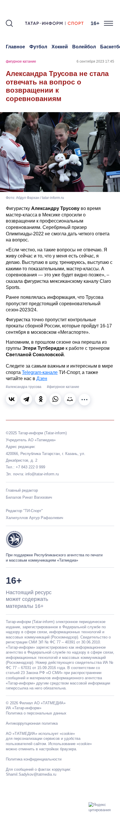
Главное (15, 46)
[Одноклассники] (41, 399)
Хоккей (60, 46)
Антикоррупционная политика (32, 723)
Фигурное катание (21, 61)
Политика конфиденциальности (33, 759)
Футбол (38, 46)
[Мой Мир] (70, 399)
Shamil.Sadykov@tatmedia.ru (31, 774)
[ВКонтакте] (11, 399)
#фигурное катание (63, 387)
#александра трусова (24, 387)
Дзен (41, 378)
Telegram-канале (40, 372)
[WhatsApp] (55, 399)
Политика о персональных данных (36, 713)
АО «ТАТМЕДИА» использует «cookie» (40, 733)
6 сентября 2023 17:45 (95, 61)
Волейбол (84, 46)
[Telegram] (26, 399)
